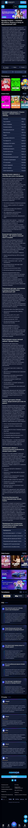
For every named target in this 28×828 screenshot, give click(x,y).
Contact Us (17, 792)
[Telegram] (13, 780)
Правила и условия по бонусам (21, 794)
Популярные (24, 67)
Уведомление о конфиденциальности (19, 788)
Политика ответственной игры (7, 794)
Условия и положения (5, 787)
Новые (14, 67)
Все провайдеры (18, 71)
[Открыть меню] (2, 6)
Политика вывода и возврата (6, 789)
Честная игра (4, 796)
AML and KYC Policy (18, 790)
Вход (15, 6)
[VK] (15, 780)
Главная (7, 67)
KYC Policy (17, 784)
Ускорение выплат (4, 784)
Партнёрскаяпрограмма (14, 777)
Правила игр (3, 791)
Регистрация (23, 6)
